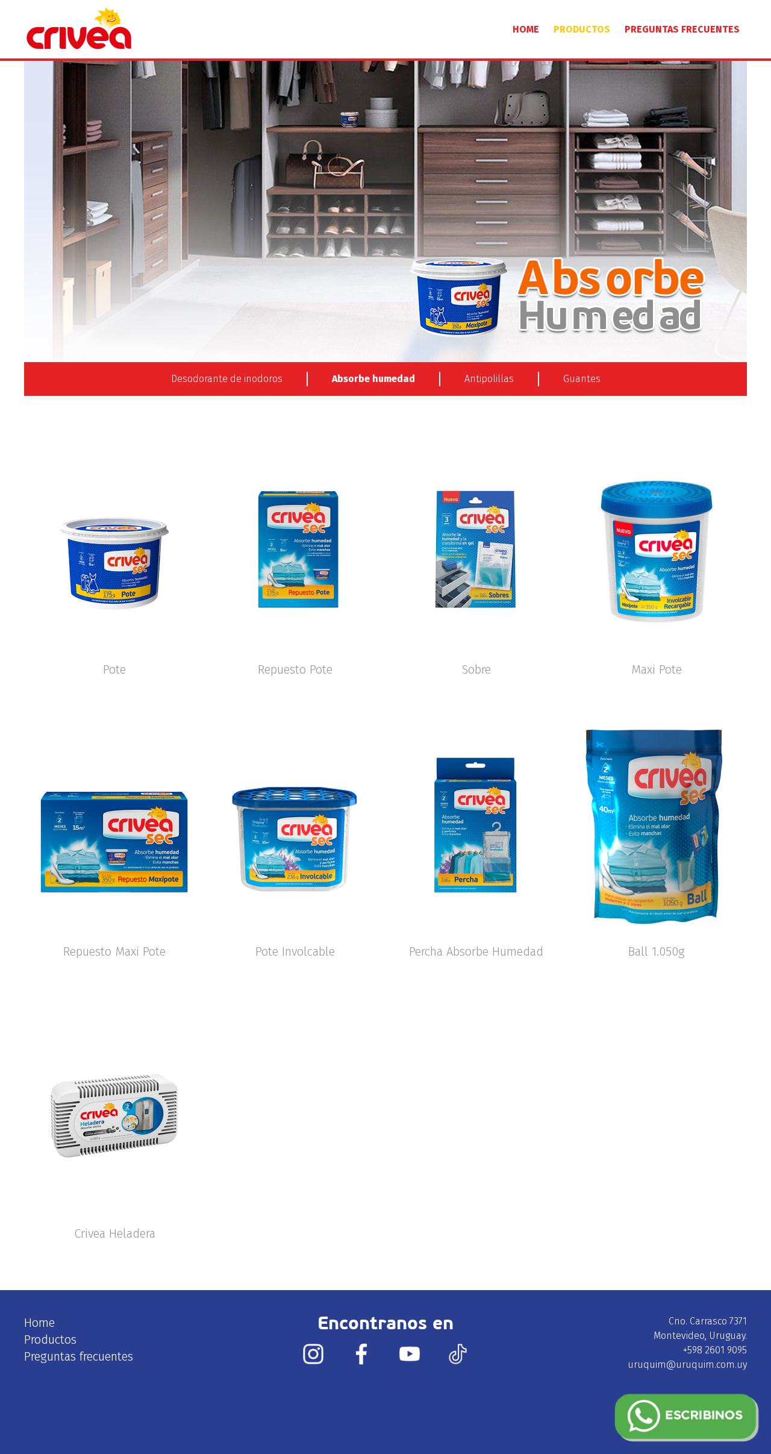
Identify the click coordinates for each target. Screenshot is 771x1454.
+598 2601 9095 (715, 1350)
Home (39, 1322)
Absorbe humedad (373, 378)
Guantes (582, 378)
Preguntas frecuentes (78, 1356)
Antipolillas (489, 378)
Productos (50, 1339)
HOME (526, 29)
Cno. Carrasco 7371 (708, 1321)
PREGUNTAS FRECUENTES (682, 29)
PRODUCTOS (582, 29)
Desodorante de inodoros (226, 378)
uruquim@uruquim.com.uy (687, 1364)
